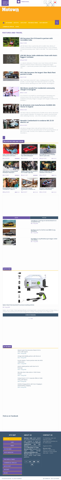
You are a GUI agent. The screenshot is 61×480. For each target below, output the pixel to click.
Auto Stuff (24, 22)
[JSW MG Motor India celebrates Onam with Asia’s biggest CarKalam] (11, 59)
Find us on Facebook (10, 416)
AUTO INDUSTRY (44, 22)
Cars (12, 442)
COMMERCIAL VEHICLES (8, 26)
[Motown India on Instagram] (47, 5)
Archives (6, 469)
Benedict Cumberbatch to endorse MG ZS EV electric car (37, 121)
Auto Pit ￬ (16, 22)
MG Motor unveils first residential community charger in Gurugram (37, 89)
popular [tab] (44, 217)
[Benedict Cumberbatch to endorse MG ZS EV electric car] (11, 124)
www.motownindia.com (31, 452)
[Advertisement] (31, 15)
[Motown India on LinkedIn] (52, 5)
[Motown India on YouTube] (55, 2)
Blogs (17, 26)
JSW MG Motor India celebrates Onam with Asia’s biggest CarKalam (38, 56)
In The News (7, 346)
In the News (9, 22)
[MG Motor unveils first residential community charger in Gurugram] (11, 91)
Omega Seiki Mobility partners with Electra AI (29, 356)
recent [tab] (16, 217)
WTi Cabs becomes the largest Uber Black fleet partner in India (38, 73)
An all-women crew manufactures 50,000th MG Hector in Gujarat (37, 106)
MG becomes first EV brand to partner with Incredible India (36, 39)
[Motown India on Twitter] (50, 2)
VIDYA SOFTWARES (55, 478)
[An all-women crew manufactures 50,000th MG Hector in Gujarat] (11, 108)
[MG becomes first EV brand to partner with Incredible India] (11, 42)
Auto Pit (6, 439)
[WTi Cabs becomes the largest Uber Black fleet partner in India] (11, 76)
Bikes (12, 445)
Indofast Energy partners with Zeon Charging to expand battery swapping (30, 384)
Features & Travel (33, 22)
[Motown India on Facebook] (45, 2)
